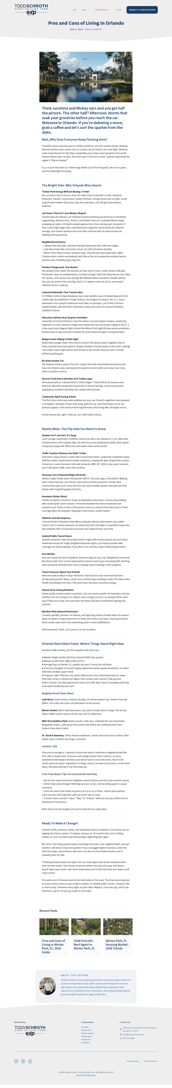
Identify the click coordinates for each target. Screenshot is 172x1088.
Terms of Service (150, 1061)
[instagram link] (16, 1061)
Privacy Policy (133, 1061)
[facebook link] (30, 1061)
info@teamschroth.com (133, 1034)
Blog (119, 10)
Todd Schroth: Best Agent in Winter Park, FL (84, 944)
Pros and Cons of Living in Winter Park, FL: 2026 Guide (53, 946)
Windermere (86, 1036)
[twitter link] (23, 1061)
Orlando (84, 1027)
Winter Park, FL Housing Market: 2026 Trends (117, 944)
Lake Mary (85, 1042)
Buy (75, 10)
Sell (84, 10)
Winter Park (86, 1030)
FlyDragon (91, 1075)
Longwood (86, 1039)
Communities (101, 10)
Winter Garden (87, 1033)
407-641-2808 (128, 1038)
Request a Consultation (142, 10)
